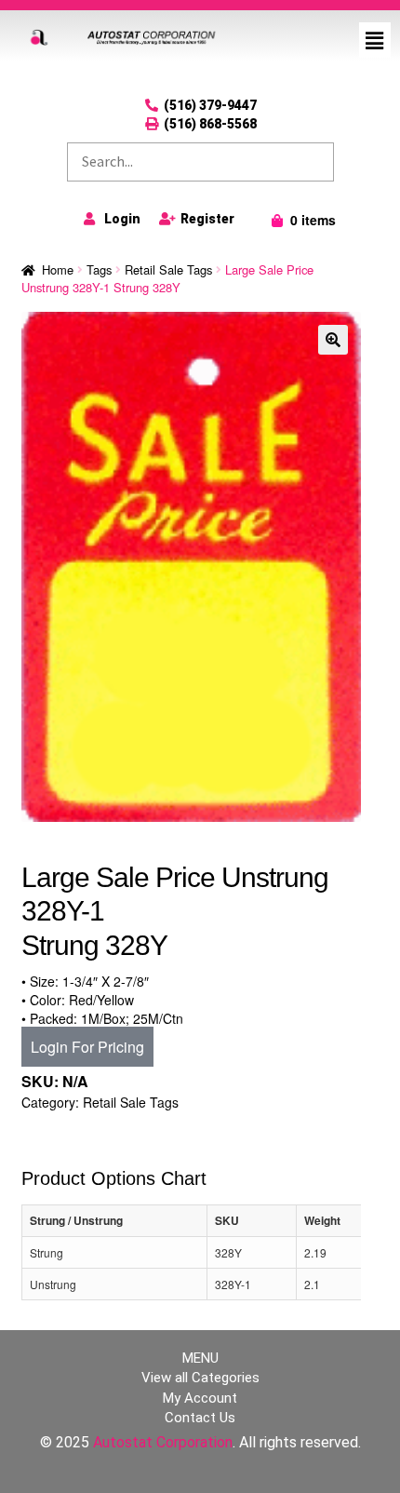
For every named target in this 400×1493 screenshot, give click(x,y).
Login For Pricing (87, 1046)
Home (57, 269)
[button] (375, 40)
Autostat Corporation (163, 1442)
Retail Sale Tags (168, 269)
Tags (99, 269)
